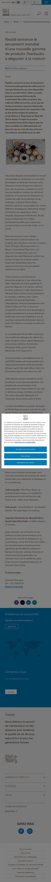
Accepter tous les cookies (25, 449)
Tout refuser (25, 456)
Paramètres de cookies (25, 463)
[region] (25, 441)
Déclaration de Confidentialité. (25, 442)
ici (21, 438)
